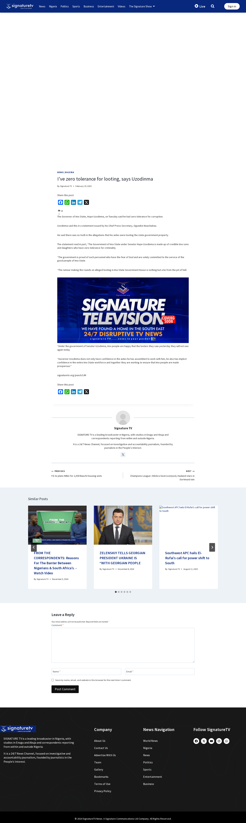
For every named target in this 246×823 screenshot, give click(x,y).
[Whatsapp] (226, 741)
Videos (121, 6)
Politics (65, 6)
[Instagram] (219, 741)
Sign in (232, 6)
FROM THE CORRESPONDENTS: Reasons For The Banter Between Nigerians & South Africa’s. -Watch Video (56, 563)
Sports (76, 6)
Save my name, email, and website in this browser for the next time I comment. (93, 680)
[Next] (212, 547)
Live (202, 6)
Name (57, 671)
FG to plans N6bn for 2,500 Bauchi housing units (77, 473)
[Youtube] (211, 741)
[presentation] (57, 525)
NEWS (60, 172)
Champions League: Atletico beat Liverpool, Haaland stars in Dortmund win (162, 475)
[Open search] (212, 6)
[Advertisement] (123, 39)
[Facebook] (196, 741)
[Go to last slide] (34, 547)
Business (89, 6)
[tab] (116, 592)
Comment (58, 625)
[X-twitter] (204, 741)
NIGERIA (69, 172)
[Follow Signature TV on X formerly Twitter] (123, 454)
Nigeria (53, 6)
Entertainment (106, 6)
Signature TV (66, 186)
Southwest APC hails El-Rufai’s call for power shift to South (187, 558)
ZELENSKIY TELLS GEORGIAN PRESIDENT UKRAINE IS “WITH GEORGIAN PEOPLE (122, 558)
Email (129, 671)
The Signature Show (140, 6)
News (42, 6)
